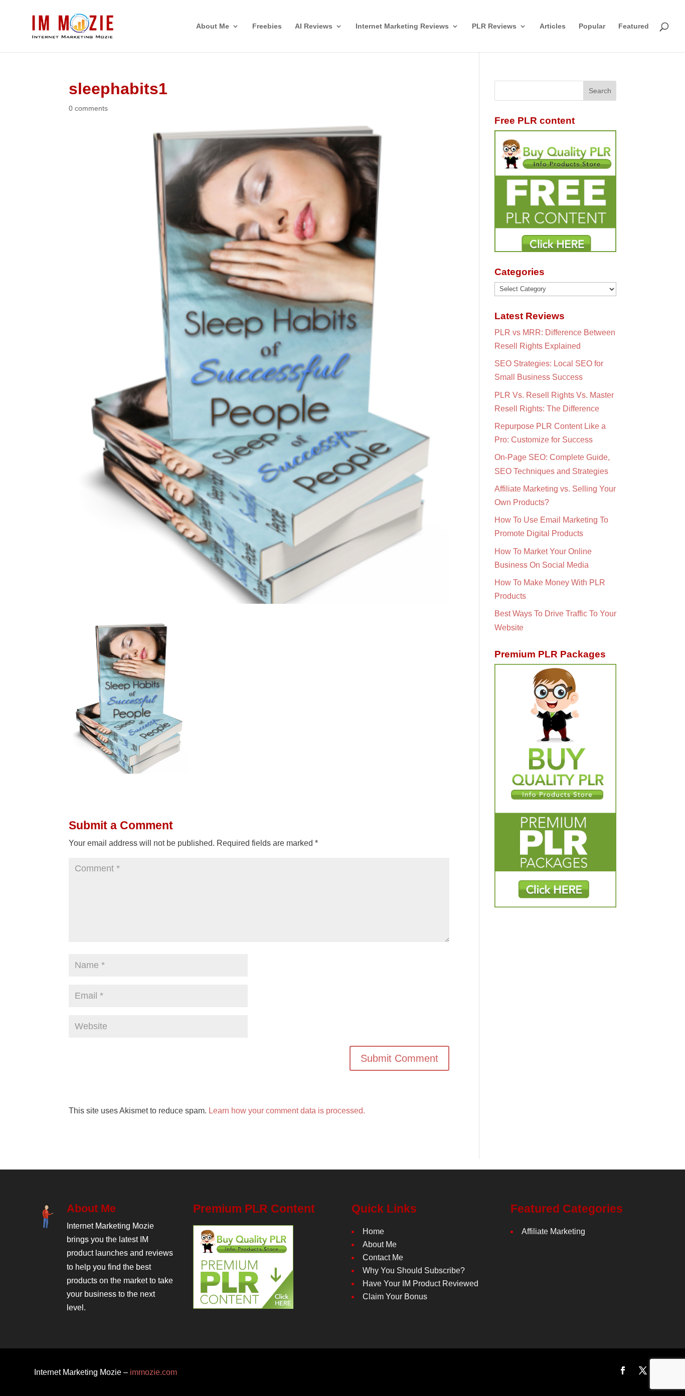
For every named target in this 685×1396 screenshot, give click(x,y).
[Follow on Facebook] (623, 1370)
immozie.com (153, 1372)
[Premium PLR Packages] (555, 785)
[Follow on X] (643, 1370)
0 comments (88, 108)
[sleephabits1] (129, 767)
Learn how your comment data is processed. (287, 1110)
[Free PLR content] (555, 191)
